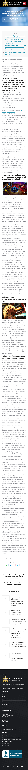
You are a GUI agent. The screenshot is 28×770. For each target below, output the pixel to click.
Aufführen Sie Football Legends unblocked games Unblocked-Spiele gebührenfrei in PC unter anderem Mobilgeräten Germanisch (18, 600)
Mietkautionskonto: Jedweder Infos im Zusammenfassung (16, 612)
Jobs (5, 701)
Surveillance (6, 743)
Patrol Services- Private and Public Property (12, 739)
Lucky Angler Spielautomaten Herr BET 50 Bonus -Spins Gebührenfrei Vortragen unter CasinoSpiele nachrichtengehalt (18, 632)
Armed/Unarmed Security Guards (11, 735)
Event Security (6, 745)
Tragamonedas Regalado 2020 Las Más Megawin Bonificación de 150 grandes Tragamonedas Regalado (18, 645)
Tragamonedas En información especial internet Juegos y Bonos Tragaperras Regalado (17, 655)
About (5, 696)
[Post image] (6, 598)
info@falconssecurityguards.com (9, 729)
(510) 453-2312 (5, 720)
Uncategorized (10, 558)
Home (5, 694)
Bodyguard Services (8, 741)
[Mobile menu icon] (24, 3)
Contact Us (6, 707)
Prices (5, 699)
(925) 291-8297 (5, 721)
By (16, 558)
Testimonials (6, 704)
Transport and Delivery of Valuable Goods (12, 737)
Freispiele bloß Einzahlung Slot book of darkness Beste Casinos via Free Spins (18, 621)
